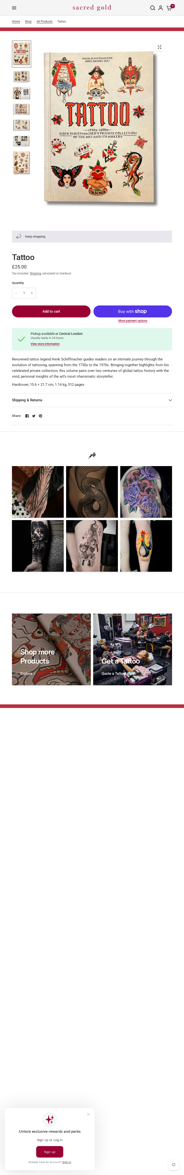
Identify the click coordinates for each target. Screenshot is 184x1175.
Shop (28, 21)
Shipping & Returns (27, 400)
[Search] (153, 8)
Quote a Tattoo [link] (114, 673)
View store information (45, 344)
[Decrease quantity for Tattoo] (16, 293)
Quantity (18, 283)
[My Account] (161, 8)
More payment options (132, 320)
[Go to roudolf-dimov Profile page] (38, 546)
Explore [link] (26, 673)
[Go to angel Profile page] (38, 492)
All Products (44, 21)
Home (16, 21)
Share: (16, 415)
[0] (168, 8)
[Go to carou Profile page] (92, 546)
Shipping (35, 273)
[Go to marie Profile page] (146, 546)
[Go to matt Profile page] (146, 492)
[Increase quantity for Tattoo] (32, 293)
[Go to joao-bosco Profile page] (92, 492)
